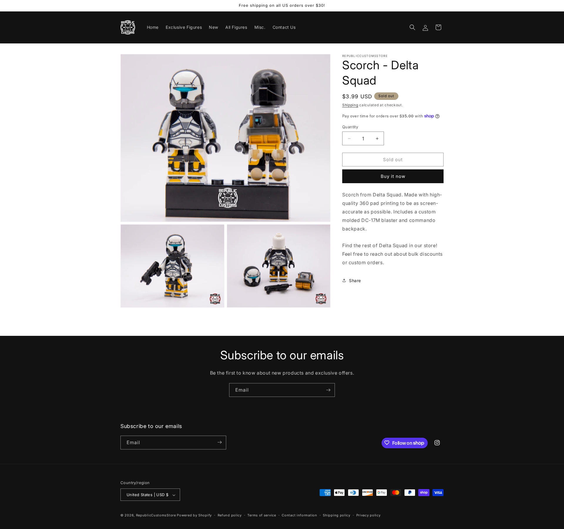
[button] (412, 27)
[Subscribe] (328, 390)
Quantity (350, 126)
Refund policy (230, 515)
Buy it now (393, 176)
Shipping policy (336, 515)
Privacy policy (368, 515)
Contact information (299, 515)
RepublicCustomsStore (156, 515)
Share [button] (355, 280)
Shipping (350, 105)
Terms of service (261, 515)
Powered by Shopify (194, 515)
